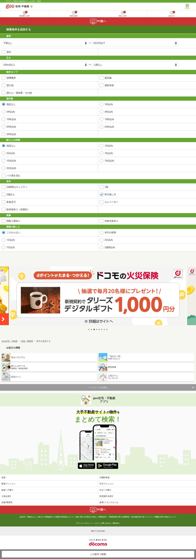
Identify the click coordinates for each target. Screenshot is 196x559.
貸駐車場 (109, 85)
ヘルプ (96, 523)
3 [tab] (94, 329)
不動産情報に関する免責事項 (119, 517)
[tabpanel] (98, 297)
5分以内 (11, 153)
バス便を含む (13, 175)
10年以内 (11, 119)
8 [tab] (107, 329)
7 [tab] (104, 329)
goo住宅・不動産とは (27, 517)
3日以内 (109, 240)
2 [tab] (91, 329)
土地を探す (6, 496)
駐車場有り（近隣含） (18, 209)
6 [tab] (102, 329)
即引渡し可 (110, 194)
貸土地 (10, 85)
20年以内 (11, 126)
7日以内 (11, 247)
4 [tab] (96, 329)
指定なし (11, 104)
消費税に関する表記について (164, 517)
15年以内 (109, 119)
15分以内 (109, 160)
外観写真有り (111, 221)
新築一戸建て (7, 490)
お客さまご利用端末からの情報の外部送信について (55, 517)
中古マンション (106, 483)
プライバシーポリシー (83, 523)
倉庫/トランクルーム (108, 502)
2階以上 (11, 194)
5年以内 (109, 111)
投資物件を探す (106, 496)
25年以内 (109, 126)
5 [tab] (99, 329)
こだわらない (13, 232)
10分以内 (11, 160)
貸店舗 (108, 78)
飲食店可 (11, 202)
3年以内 (11, 111)
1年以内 (109, 104)
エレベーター (111, 202)
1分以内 (109, 145)
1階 (106, 187)
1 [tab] (89, 329)
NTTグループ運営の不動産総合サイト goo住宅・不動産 (23, 1)
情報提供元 (102, 517)
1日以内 (11, 240)
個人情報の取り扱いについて (141, 517)
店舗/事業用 (6, 502)
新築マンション (8, 483)
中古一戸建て (105, 490)
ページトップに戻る (98, 387)
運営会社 (115, 523)
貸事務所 (11, 78)
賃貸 (3, 477)
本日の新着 (110, 232)
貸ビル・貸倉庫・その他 (19, 92)
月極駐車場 (104, 477)
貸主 (9, 52)
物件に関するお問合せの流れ (86, 517)
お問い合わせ (105, 523)
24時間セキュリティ (17, 187)
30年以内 (11, 134)
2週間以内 (110, 247)
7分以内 (109, 153)
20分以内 (11, 168)
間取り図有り (13, 221)
